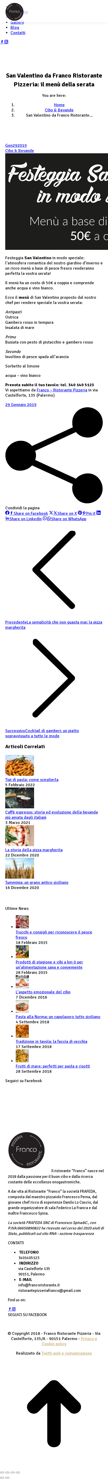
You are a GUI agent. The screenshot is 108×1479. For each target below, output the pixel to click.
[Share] (7, 1472)
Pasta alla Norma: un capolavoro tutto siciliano (58, 1016)
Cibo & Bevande (19, 150)
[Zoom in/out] (18, 1472)
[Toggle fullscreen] (12, 1472)
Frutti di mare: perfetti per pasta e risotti (53, 1066)
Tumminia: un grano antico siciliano (36, 882)
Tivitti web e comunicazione (66, 1353)
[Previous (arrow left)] (2, 1477)
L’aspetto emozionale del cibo (43, 992)
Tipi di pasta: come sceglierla (31, 779)
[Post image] (19, 774)
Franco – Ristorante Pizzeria (62, 390)
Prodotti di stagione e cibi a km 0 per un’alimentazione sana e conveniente (49, 965)
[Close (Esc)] (2, 1472)
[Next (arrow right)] (7, 1477)
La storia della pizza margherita (34, 850)
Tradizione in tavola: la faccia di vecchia (51, 1041)
